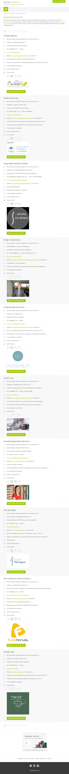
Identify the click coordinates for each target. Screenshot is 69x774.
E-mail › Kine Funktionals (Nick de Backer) (18, 595)
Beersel (18, 447)
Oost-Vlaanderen (11, 246)
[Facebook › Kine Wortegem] (11, 550)
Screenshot (33, 55)
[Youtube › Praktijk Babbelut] (19, 76)
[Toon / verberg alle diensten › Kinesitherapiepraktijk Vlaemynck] (36, 468)
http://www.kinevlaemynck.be (19, 461)
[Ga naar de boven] (63, 91)
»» (25, 31)
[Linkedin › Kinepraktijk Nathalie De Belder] (15, 203)
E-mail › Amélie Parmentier (14, 114)
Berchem (16, 658)
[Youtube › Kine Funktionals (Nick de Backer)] (19, 618)
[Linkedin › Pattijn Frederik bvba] (15, 276)
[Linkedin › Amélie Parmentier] (15, 138)
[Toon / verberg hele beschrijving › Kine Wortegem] (36, 533)
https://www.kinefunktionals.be (19, 598)
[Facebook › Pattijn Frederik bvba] (11, 276)
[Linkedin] (37, 765)
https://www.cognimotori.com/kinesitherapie (23, 118)
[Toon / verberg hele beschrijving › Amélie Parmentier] (36, 121)
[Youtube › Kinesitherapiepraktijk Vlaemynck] (19, 481)
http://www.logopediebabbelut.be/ (20, 55)
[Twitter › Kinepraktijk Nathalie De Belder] (8, 203)
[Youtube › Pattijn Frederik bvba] (19, 276)
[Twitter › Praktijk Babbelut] (8, 76)
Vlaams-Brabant (11, 447)
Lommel (14, 42)
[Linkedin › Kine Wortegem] (15, 550)
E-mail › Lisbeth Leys (12, 394)
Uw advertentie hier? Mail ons (34, 750)
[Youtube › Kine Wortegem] (19, 550)
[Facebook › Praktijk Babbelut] (11, 76)
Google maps (21, 42)
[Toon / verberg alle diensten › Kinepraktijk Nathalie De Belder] (36, 190)
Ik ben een (59, 1)
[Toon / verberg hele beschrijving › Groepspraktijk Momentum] (36, 330)
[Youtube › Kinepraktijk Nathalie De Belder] (19, 203)
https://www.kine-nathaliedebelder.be (21, 183)
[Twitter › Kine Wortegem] (8, 550)
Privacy (37, 770)
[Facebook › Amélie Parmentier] (11, 138)
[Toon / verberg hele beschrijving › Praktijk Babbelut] (36, 59)
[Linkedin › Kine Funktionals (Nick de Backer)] (15, 618)
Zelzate (19, 246)
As (13, 314)
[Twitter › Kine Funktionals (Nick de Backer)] (8, 618)
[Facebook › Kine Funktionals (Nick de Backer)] (11, 618)
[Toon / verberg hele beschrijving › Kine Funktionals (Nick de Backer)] (36, 602)
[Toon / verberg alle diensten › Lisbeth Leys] (36, 405)
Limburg (9, 42)
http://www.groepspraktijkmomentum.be (22, 327)
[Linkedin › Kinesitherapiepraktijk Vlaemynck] (15, 481)
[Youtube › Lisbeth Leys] (19, 415)
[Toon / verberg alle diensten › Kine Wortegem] (36, 537)
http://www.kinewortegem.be (19, 530)
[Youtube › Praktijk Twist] (19, 688)
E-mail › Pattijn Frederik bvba (14, 256)
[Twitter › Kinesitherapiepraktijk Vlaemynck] (8, 481)
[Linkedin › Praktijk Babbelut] (15, 76)
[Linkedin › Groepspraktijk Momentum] (15, 347)
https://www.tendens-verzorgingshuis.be (22, 398)
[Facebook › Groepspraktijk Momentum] (11, 347)
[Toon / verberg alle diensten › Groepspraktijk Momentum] (36, 334)
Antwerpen (9, 104)
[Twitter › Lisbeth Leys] (8, 415)
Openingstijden (11, 540)
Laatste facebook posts (13, 69)
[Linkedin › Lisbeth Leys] (15, 415)
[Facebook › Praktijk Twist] (11, 688)
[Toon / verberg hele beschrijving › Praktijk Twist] (36, 675)
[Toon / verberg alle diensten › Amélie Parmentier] (36, 125)
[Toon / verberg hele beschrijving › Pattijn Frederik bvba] (36, 263)
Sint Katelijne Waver (19, 170)
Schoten (16, 104)
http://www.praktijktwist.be (18, 672)
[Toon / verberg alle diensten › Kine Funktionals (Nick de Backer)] (36, 605)
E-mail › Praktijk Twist (12, 668)
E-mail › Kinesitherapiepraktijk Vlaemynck (17, 458)
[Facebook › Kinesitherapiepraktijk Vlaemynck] (11, 481)
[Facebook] (34, 765)
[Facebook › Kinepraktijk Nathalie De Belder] (11, 203)
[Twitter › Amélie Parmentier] (8, 138)
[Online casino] (35, 733)
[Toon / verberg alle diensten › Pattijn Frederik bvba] (36, 266)
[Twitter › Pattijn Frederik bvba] (8, 276)
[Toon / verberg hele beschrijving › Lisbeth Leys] (36, 401)
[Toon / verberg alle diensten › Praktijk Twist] (36, 679)
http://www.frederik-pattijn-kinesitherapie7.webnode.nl (25, 260)
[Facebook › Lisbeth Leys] (11, 415)
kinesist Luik (7, 22)
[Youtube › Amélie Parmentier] (19, 138)
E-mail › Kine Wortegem (13, 526)
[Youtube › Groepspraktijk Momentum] (19, 347)
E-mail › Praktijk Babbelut (13, 52)
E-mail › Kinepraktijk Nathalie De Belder (17, 180)
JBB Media (33, 770)
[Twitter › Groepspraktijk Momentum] (8, 347)
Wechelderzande (18, 384)
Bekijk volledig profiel (16, 91)
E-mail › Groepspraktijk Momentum (16, 324)
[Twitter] (30, 765)
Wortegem (19, 516)
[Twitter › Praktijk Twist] (8, 688)
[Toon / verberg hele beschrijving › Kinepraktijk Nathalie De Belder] (36, 187)
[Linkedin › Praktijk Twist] (15, 688)
